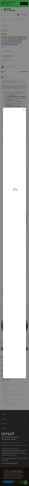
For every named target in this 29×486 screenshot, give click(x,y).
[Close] (24, 110)
